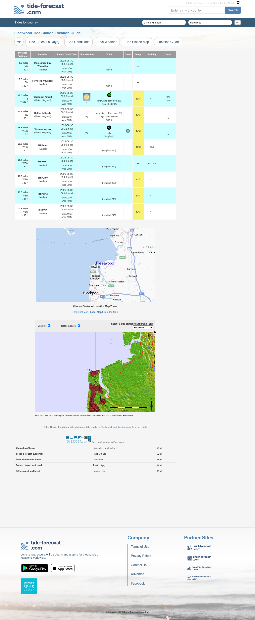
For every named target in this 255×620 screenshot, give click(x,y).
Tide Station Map (137, 41)
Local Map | (96, 312)
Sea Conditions (78, 41)
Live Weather (107, 41)
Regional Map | (81, 311)
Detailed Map (110, 311)
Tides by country (26, 22)
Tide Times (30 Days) (44, 41)
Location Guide (168, 41)
